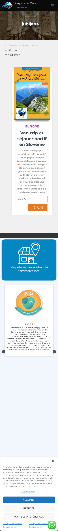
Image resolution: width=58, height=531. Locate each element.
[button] (53, 461)
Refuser (29, 508)
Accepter (29, 499)
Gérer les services (28, 492)
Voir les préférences (29, 516)
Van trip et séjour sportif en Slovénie (32, 138)
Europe (32, 126)
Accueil (8, 45)
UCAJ (29, 324)
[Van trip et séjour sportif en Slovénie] (32, 93)
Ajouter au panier (38, 207)
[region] (29, 352)
